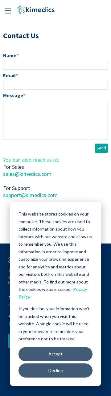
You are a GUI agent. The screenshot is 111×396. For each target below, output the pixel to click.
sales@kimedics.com (27, 173)
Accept (55, 353)
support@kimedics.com (30, 195)
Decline (55, 370)
